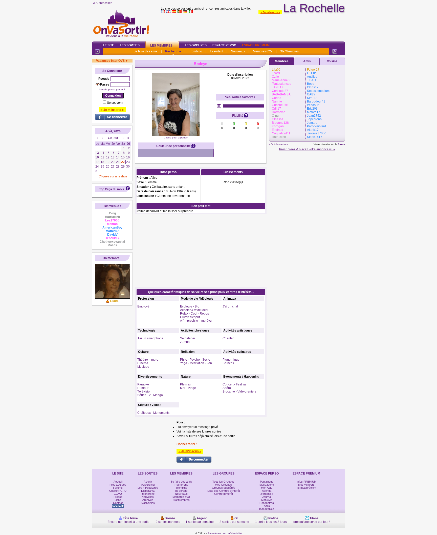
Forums (118, 487)
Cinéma (142, 363)
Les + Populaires (148, 487)
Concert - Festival (235, 384)
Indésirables (266, 508)
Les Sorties (130, 45)
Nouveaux (238, 51)
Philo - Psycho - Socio (195, 359)
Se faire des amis (145, 51)
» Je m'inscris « (270, 12)
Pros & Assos (118, 484)
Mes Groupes (223, 484)
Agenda (266, 490)
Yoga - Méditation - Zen (196, 363)
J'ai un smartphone (150, 338)
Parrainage (266, 481)
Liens (118, 499)
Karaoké (143, 384)
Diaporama (148, 490)
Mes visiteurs (306, 484)
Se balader (187, 338)
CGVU (118, 493)
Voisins (332, 61)
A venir (148, 481)
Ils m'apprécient (306, 487)
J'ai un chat (230, 306)
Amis (307, 61)
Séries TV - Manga (150, 395)
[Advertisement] (253, 26)
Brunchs (228, 363)
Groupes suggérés (223, 487)
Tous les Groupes (223, 481)
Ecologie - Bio (189, 306)
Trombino (195, 51)
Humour (142, 388)
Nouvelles (148, 496)
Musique (143, 366)
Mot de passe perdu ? (112, 89)
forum (341, 144)
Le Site (108, 45)
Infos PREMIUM (306, 481)
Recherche (173, 51)
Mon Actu (266, 487)
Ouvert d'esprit (190, 317)
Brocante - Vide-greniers (239, 391)
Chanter (228, 338)
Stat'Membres (289, 51)
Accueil (118, 481)
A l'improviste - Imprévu (196, 320)
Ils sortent (216, 51)
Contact (118, 502)
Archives (147, 499)
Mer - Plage (188, 388)
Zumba (185, 342)
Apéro (227, 388)
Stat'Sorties (148, 502)
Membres (282, 61)
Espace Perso (224, 45)
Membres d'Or (262, 51)
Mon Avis (266, 499)
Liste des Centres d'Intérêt (223, 490)
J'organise (266, 493)
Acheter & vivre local (194, 310)
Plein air (185, 384)
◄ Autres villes (102, 3)
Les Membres (161, 45)
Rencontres (266, 502)
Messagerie (266, 484)
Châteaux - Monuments (153, 413)
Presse (118, 496)
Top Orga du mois (111, 189)
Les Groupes (196, 45)
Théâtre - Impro (147, 359)
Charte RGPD (117, 490)
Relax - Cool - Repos (194, 313)
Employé (143, 306)
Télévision (144, 391)
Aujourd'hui (148, 484)
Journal (266, 496)
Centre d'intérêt (223, 493)
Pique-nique (231, 359)
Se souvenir (115, 103)
